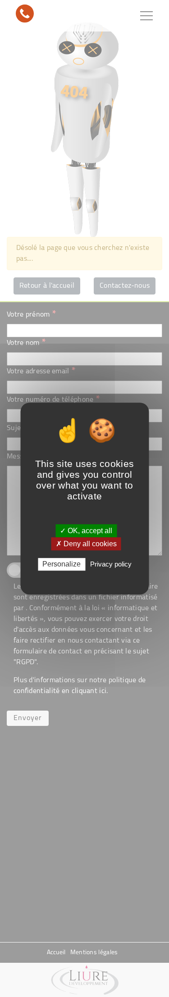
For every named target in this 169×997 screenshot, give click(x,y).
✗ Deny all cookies (86, 544)
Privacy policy (111, 564)
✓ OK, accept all (86, 531)
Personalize (61, 564)
